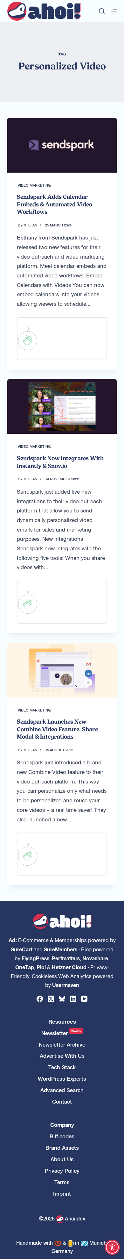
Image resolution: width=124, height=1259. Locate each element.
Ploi (41, 966)
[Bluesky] (62, 999)
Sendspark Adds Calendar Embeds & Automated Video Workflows (54, 204)
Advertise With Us (62, 1055)
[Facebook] (40, 999)
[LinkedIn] (73, 999)
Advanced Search (62, 1090)
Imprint (62, 1193)
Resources (62, 1021)
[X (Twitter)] (51, 999)
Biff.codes (62, 1136)
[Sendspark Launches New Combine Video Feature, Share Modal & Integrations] (61, 670)
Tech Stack (62, 1067)
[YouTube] (84, 999)
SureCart (21, 949)
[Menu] (114, 11)
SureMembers (60, 949)
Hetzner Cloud (69, 966)
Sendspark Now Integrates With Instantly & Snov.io (60, 461)
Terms (62, 1182)
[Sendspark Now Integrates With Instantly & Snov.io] (61, 406)
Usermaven (65, 984)
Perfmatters (66, 958)
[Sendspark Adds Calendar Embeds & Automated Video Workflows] (61, 145)
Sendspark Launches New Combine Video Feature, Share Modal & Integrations (57, 729)
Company (62, 1124)
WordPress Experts (62, 1078)
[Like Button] (27, 340)
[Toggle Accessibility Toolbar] (112, 1247)
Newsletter (61, 1033)
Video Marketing (34, 185)
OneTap (24, 966)
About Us (62, 1159)
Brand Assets (62, 1147)
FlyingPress (35, 958)
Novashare (95, 958)
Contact (62, 1101)
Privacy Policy (62, 1170)
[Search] (102, 11)
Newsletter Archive (62, 1044)
